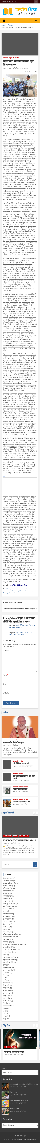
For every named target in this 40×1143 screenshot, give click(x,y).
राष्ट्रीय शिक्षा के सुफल (9, 960)
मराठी (5, 955)
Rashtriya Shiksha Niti (9, 593)
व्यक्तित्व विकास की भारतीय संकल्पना (19, 1100)
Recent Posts (8, 1079)
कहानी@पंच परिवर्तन (9, 904)
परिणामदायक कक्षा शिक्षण (11, 934)
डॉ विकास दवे (7, 919)
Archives (4, 1068)
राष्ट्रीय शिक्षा (16, 68)
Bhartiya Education (12, 589)
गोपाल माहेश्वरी (7, 909)
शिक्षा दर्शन (6, 985)
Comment (7, 650)
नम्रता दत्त (6, 927)
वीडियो (5, 978)
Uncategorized (8, 881)
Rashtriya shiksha (28, 591)
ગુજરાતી (5, 1016)
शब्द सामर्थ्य (6, 983)
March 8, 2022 (7, 68)
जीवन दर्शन (6, 740)
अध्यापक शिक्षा (7, 886)
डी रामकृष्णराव (7, 836)
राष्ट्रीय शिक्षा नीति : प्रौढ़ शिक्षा (18, 585)
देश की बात (6, 924)
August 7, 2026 (14, 1111)
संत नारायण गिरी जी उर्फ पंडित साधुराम (13, 742)
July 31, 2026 (6, 745)
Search (35, 864)
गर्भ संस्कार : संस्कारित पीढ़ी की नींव (13, 1052)
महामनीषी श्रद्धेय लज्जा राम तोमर (21, 801)
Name (5, 675)
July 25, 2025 (16, 792)
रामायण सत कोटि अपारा (10, 957)
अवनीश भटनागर (7, 893)
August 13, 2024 (8, 843)
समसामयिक (6, 998)
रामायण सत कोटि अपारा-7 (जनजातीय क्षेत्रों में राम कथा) (24, 1084)
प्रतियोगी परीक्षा (8, 942)
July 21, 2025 (16, 804)
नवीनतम (5, 58)
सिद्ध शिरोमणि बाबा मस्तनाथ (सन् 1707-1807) (24, 777)
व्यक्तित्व (5, 712)
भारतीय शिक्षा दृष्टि (8, 952)
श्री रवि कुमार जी (8, 990)
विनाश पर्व (6, 973)
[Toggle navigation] (4, 20)
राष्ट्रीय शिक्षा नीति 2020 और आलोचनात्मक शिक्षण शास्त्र (20, 634)
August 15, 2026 (14, 1087)
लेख (4, 965)
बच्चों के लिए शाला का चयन (13, 602)
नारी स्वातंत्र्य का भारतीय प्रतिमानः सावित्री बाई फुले (19, 609)
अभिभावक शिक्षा (8, 888)
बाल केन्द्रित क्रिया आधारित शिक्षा (13, 944)
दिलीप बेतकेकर (8, 921)
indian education (24, 589)
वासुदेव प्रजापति (8, 970)
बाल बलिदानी (7, 947)
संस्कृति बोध (6, 996)
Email (5, 684)
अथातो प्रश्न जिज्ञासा (14, 1109)
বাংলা (4, 1011)
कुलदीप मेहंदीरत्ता (8, 906)
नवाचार (5, 929)
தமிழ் (4, 1019)
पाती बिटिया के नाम (9, 937)
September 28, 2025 (19, 766)
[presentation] (34, 813)
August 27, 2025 (17, 781)
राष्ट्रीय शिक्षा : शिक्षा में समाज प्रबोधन (25, 1139)
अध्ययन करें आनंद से (9, 883)
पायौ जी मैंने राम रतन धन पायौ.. (21, 763)
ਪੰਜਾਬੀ (5, 1013)
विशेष (4, 975)
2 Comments (24, 68)
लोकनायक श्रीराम (8, 967)
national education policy (11, 591)
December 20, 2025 (10, 1055)
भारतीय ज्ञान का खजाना (10, 950)
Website (6, 693)
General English (8, 878)
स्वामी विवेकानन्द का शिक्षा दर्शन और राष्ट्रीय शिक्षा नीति (22, 626)
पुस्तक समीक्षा (7, 939)
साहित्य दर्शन (7, 1001)
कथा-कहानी (6, 898)
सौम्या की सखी (13, 1092)
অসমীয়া (5, 1008)
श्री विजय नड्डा (7, 993)
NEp (20, 591)
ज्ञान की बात (7, 914)
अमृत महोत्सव (7, 891)
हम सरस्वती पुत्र (7, 1006)
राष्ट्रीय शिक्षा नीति (14, 58)
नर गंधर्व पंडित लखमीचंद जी (20, 789)
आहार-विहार (7, 896)
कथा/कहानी (6, 901)
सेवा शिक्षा (6, 1003)
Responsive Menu (36, 1)
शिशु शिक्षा (6, 988)
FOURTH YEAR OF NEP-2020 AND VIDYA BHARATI (19, 840)
